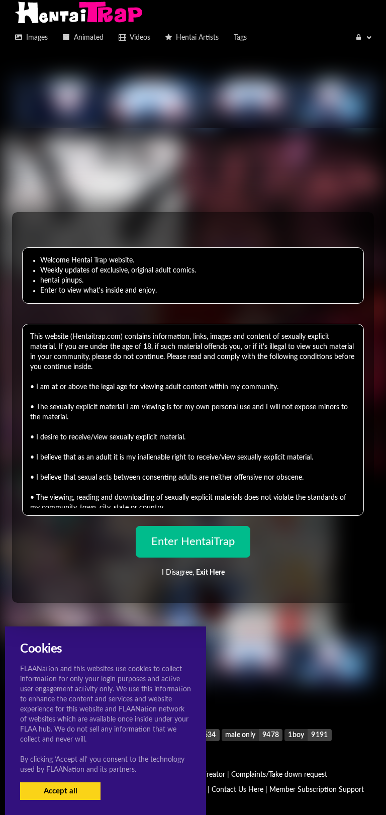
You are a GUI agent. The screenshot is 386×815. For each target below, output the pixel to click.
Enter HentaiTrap (193, 541)
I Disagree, (193, 572)
